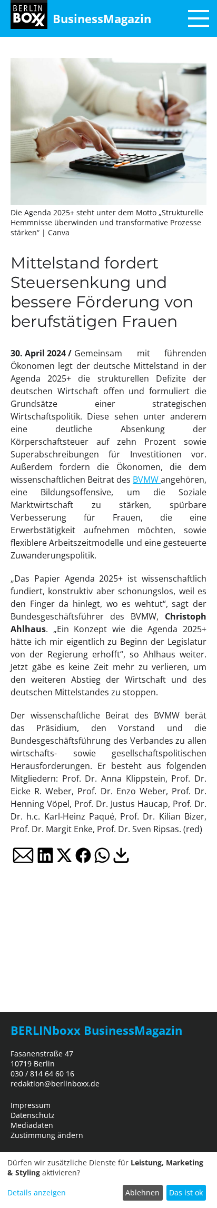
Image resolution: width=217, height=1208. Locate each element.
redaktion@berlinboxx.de (55, 1084)
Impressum (31, 1105)
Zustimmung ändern (47, 1135)
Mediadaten (32, 1125)
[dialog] (108, 1180)
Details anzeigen (36, 1192)
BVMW (147, 479)
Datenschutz (33, 1115)
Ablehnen (142, 1192)
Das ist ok (186, 1192)
